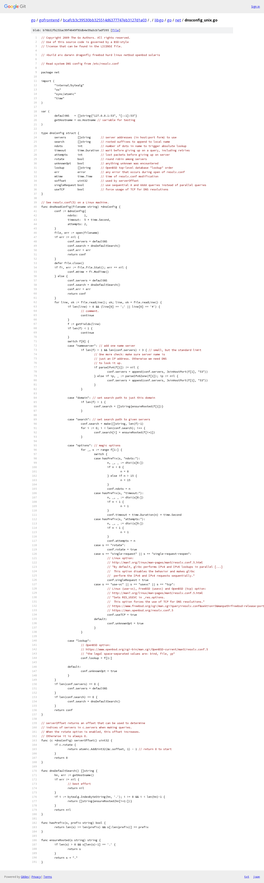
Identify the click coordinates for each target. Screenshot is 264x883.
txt (246, 876)
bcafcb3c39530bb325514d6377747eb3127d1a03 (105, 20)
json (256, 876)
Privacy (36, 877)
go (33, 20)
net (178, 20)
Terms (47, 877)
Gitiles (25, 877)
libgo (159, 20)
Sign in (255, 6)
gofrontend (49, 20)
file (115, 30)
